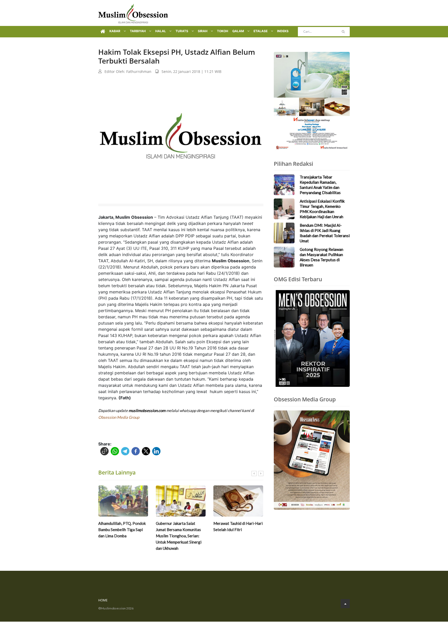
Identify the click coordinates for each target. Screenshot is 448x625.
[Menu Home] (102, 31)
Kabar (115, 31)
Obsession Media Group (118, 417)
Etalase (261, 31)
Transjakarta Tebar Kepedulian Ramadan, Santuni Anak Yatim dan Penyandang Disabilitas (320, 185)
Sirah (203, 31)
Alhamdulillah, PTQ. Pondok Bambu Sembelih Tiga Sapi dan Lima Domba (122, 529)
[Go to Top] (345, 603)
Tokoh (222, 31)
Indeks (283, 31)
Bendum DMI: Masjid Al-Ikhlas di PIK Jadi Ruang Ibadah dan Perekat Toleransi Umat (325, 233)
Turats (182, 31)
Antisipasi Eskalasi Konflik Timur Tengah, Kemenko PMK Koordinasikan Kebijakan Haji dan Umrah (322, 209)
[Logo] (133, 13)
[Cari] (343, 31)
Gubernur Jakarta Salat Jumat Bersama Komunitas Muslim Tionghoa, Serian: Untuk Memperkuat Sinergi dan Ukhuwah (178, 536)
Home (103, 600)
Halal (161, 31)
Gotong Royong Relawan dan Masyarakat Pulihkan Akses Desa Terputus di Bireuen (321, 257)
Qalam (238, 31)
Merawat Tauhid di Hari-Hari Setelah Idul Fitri (238, 526)
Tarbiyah (138, 31)
